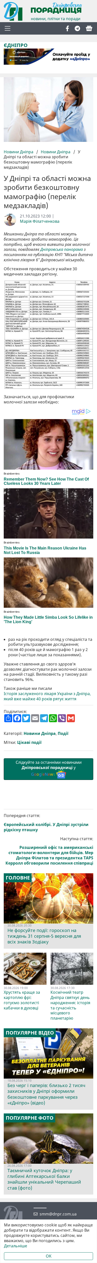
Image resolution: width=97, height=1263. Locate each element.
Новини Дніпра (19, 152)
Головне (18, 878)
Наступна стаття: (49, 851)
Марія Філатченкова (39, 221)
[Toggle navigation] (7, 28)
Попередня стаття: (46, 822)
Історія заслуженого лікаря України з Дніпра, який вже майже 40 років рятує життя (47, 696)
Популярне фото (29, 1118)
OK (48, 1256)
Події (63, 733)
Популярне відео (30, 1033)
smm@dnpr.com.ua (58, 1214)
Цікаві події (29, 742)
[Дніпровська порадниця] (17, 1216)
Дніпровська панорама (61, 249)
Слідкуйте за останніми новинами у (49, 768)
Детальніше (15, 1246)
